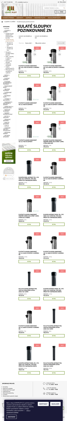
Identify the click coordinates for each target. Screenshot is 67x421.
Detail (29, 75)
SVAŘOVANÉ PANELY (7, 93)
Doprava (29, 18)
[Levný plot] (17, 10)
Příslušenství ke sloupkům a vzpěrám (10, 71)
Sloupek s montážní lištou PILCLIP (10, 53)
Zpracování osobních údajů (10, 396)
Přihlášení (63, 2)
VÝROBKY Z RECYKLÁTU (7, 99)
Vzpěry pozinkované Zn (10, 67)
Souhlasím (55, 404)
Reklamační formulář (9, 390)
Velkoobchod (6, 391)
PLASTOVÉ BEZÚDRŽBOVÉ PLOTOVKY (7, 83)
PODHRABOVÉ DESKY (7, 86)
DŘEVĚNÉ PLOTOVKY (6, 90)
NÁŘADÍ (6, 126)
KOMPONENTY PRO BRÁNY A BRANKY (7, 103)
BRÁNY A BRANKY (6, 75)
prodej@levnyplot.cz (23, 2)
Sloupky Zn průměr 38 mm (10, 48)
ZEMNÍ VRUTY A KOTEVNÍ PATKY (8, 107)
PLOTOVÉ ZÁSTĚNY (6, 79)
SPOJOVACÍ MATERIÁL (6, 120)
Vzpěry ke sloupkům (8, 64)
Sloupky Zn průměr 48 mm (10, 44)
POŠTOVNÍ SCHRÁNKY (6, 110)
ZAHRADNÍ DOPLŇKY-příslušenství (6, 129)
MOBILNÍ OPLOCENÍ (6, 123)
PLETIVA (6, 28)
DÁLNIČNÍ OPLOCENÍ (6, 136)
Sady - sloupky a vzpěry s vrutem (10, 58)
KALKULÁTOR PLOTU (54, 18)
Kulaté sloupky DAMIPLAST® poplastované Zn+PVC (10, 36)
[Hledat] (64, 8)
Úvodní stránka (8, 18)
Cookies (5, 394)
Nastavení (11, 417)
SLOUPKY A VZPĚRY (6, 31)
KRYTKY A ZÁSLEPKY (6, 116)
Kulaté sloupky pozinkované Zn (10, 40)
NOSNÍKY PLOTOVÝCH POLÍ (7, 113)
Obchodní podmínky (8, 393)
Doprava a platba (8, 388)
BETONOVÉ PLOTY (7, 96)
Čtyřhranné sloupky (9, 61)
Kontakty (20, 18)
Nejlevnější (28, 43)
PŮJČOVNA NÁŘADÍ (6, 133)
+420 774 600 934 (8, 2)
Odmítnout (43, 404)
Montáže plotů (39, 18)
